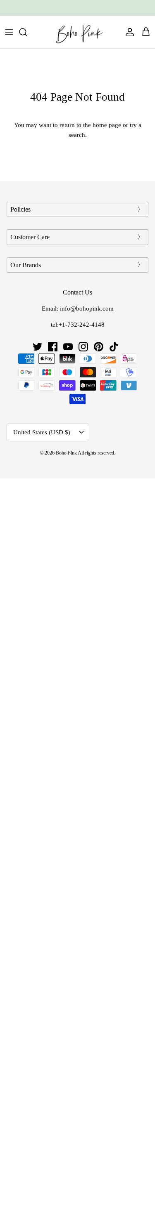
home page (107, 125)
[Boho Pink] (78, 32)
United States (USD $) (41, 432)
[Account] (128, 32)
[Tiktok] (114, 346)
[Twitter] (37, 346)
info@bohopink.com (87, 308)
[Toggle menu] (9, 32)
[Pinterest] (98, 346)
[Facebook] (52, 346)
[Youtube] (68, 346)
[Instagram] (83, 346)
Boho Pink (66, 453)
